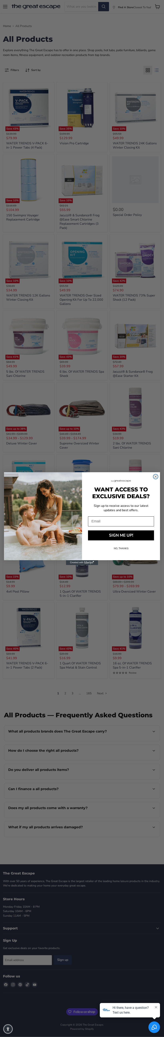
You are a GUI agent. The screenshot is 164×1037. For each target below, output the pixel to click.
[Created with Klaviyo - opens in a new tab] (82, 562)
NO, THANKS (121, 548)
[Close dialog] (155, 476)
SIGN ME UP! (121, 535)
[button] (8, 1029)
